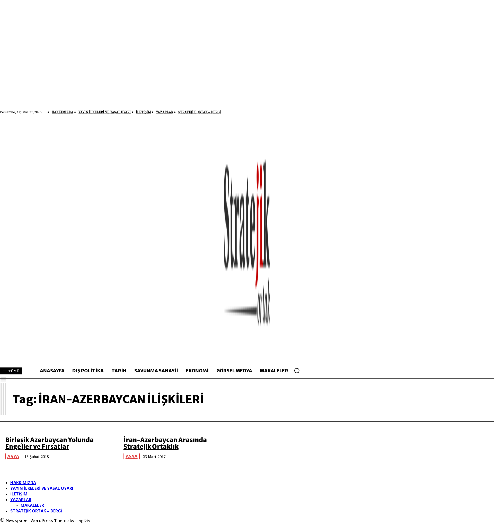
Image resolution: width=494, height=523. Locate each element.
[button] (297, 370)
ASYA (13, 456)
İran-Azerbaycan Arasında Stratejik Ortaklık (165, 443)
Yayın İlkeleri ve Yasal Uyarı (41, 488)
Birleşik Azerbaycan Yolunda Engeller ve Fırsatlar (49, 443)
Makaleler (32, 505)
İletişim (19, 494)
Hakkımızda (23, 482)
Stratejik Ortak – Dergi (36, 511)
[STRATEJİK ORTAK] (246, 241)
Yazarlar (20, 499)
